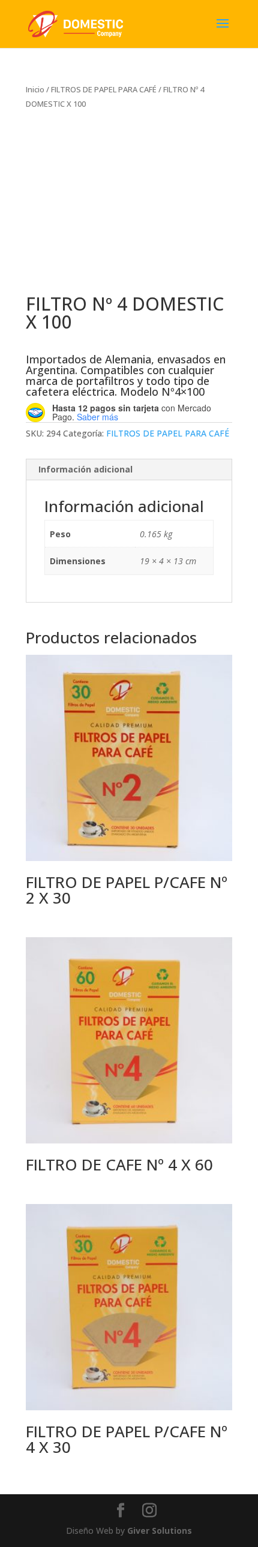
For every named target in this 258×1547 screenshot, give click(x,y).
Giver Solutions (159, 1530)
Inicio (35, 89)
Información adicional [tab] (85, 469)
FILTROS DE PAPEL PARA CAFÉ (104, 89)
